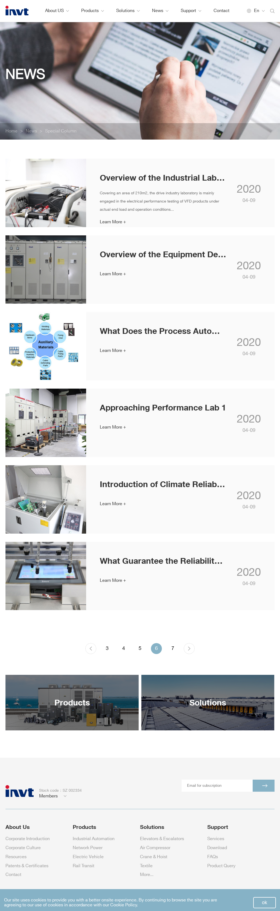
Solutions (125, 11)
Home (11, 131)
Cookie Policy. (124, 905)
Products (90, 11)
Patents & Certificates (26, 866)
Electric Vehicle (88, 857)
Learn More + (113, 222)
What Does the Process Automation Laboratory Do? (163, 331)
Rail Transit (83, 866)
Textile (146, 866)
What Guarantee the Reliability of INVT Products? (163, 561)
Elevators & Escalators (162, 839)
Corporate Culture (23, 848)
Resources (16, 857)
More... (146, 875)
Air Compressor (155, 848)
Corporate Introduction (27, 839)
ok (264, 902)
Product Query (221, 866)
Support (188, 11)
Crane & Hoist (153, 857)
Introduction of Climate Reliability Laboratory (163, 484)
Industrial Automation (94, 839)
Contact (221, 11)
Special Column (61, 131)
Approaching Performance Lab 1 (163, 407)
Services (215, 839)
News (157, 11)
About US (54, 11)
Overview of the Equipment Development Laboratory (163, 254)
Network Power (88, 848)
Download (217, 848)
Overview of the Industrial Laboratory (163, 177)
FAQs (212, 857)
